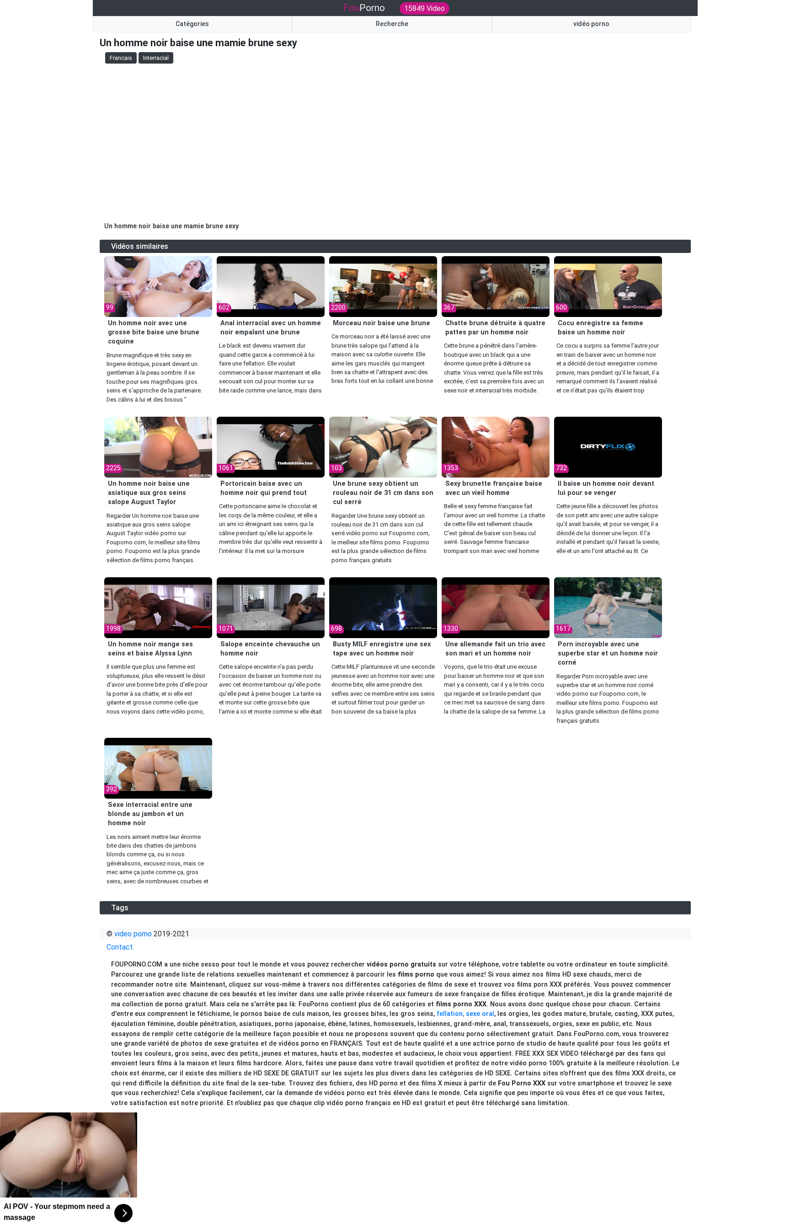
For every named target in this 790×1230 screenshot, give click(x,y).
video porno (133, 933)
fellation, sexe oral (465, 1014)
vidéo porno (591, 23)
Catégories (192, 23)
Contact (120, 947)
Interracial (156, 57)
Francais (121, 57)
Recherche (392, 23)
